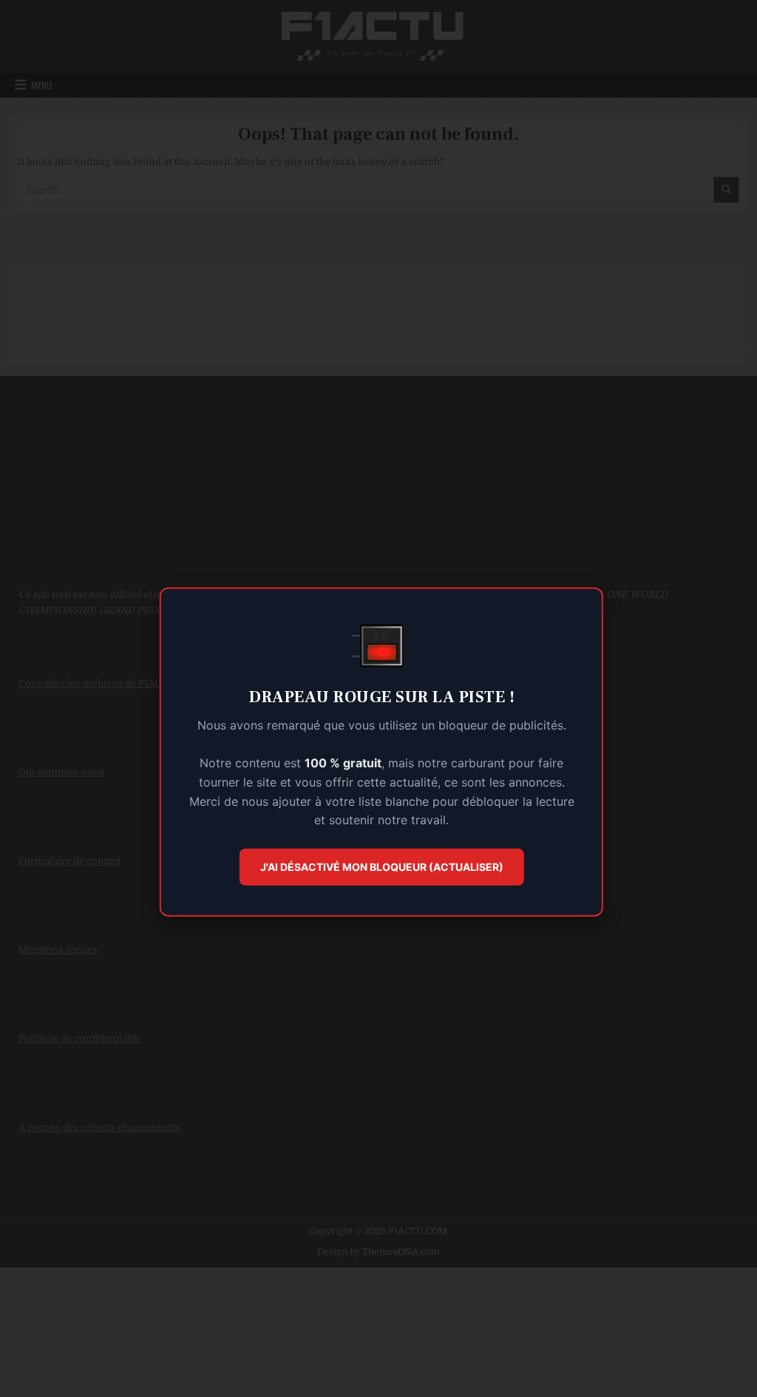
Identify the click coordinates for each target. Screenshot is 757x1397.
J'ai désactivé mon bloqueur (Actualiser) (381, 867)
